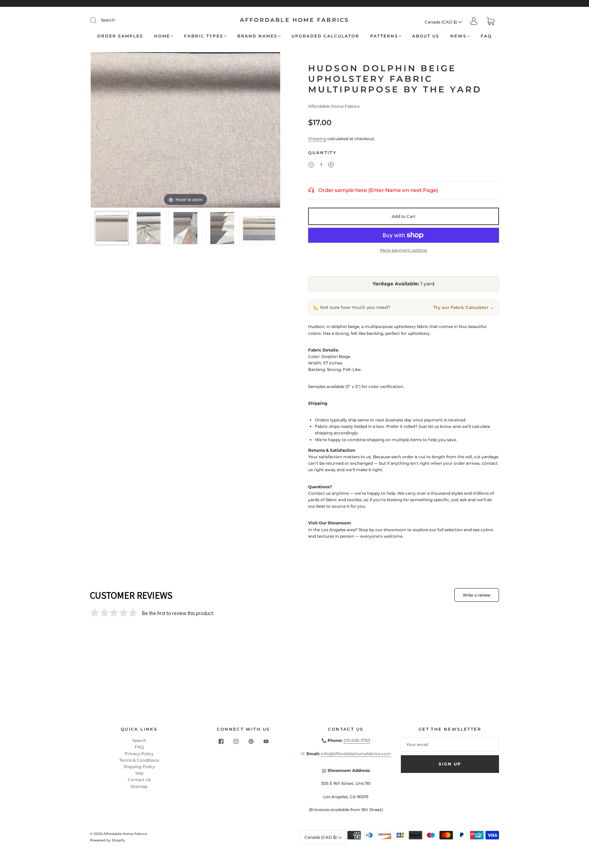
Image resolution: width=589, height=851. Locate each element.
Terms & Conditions (139, 760)
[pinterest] (250, 741)
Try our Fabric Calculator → (464, 307)
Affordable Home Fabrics (294, 20)
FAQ (486, 36)
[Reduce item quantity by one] (311, 165)
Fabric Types (203, 36)
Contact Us (139, 779)
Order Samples (120, 36)
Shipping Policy (139, 766)
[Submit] (97, 20)
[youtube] (265, 741)
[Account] (474, 21)
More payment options (403, 250)
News (458, 36)
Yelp (139, 773)
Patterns (384, 36)
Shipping (317, 138)
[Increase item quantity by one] (330, 165)
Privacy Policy (139, 753)
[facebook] (220, 741)
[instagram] (235, 741)
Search (108, 20)
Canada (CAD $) (441, 22)
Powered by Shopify (107, 840)
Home (162, 36)
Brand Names (257, 36)
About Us (425, 36)
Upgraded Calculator (325, 36)
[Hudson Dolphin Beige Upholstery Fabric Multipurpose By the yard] (112, 228)
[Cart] (490, 22)
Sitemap (139, 786)
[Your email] (450, 744)
